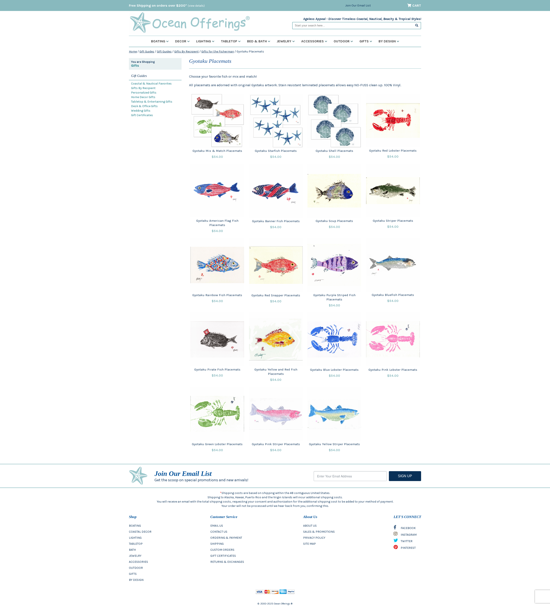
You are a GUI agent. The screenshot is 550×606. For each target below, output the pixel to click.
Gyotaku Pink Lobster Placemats (392, 370)
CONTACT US (218, 532)
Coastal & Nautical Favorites (151, 83)
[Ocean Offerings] (189, 23)
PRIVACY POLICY (314, 538)
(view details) (196, 5)
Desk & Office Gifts (144, 106)
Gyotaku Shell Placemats (334, 151)
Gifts (364, 41)
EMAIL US (216, 526)
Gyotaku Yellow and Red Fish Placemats (275, 372)
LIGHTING (135, 538)
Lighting (203, 41)
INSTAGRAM (408, 535)
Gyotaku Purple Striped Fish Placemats (334, 297)
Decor (180, 41)
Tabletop (229, 41)
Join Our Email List (358, 5)
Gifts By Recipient (186, 51)
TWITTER (406, 541)
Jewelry (284, 41)
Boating (158, 41)
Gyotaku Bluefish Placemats (393, 295)
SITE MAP (309, 544)
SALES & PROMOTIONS (319, 532)
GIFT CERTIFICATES (223, 556)
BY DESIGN (136, 580)
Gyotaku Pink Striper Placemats (276, 444)
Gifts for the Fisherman (217, 51)
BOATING (135, 526)
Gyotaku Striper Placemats (393, 221)
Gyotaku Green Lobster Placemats (217, 444)
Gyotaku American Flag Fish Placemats (217, 223)
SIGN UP (405, 476)
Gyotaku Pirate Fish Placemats (217, 369)
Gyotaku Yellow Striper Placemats (334, 444)
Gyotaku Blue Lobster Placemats (334, 370)
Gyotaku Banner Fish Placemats (276, 221)
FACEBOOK (408, 528)
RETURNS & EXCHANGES (227, 562)
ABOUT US (310, 526)
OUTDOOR (136, 568)
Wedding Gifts (140, 110)
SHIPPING (217, 544)
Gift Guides (146, 51)
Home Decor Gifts (143, 97)
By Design (387, 41)
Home (133, 51)
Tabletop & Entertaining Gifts (151, 101)
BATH (132, 550)
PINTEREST (408, 548)
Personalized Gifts (143, 92)
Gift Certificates (142, 115)
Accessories (312, 41)
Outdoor (342, 41)
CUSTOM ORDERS (222, 550)
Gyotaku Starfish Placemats (276, 151)
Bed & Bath (257, 41)
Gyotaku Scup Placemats (334, 221)
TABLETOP (136, 544)
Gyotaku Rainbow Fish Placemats (217, 295)
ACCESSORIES (138, 562)
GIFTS (133, 574)
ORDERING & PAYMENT (226, 538)
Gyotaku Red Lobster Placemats (393, 150)
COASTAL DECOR (140, 532)
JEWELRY (135, 556)
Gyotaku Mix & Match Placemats (217, 151)
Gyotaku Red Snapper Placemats (275, 295)
